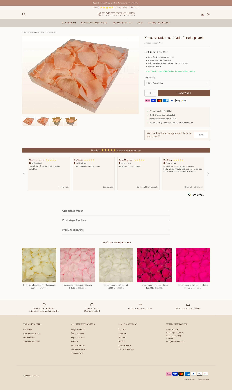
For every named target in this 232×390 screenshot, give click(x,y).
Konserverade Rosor (31, 333)
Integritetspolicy (203, 380)
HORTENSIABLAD (122, 22)
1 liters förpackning (155, 83)
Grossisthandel (125, 345)
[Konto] (202, 14)
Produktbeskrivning (73, 229)
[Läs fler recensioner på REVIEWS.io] (196, 195)
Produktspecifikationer (74, 220)
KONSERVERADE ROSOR (94, 22)
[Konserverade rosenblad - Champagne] (39, 265)
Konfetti (74, 341)
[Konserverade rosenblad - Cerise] (154, 265)
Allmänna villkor (189, 380)
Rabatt (121, 341)
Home (24, 32)
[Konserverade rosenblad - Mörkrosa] (193, 265)
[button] (24, 173)
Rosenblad (27, 329)
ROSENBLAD (69, 22)
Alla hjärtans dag (78, 345)
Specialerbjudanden (31, 341)
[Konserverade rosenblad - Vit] (116, 265)
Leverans (122, 333)
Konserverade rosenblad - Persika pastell (42, 32)
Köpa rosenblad (77, 337)
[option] (80, 75)
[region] (116, 174)
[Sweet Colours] (116, 14)
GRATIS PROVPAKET (159, 22)
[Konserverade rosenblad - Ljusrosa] (77, 265)
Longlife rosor (77, 353)
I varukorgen (184, 93)
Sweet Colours (34, 376)
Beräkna (201, 135)
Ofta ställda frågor (72, 210)
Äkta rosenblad (77, 333)
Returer (122, 337)
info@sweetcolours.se (175, 341)
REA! (140, 22)
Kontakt (122, 329)
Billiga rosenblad (78, 329)
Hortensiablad (29, 337)
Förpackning (149, 77)
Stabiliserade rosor (79, 349)
